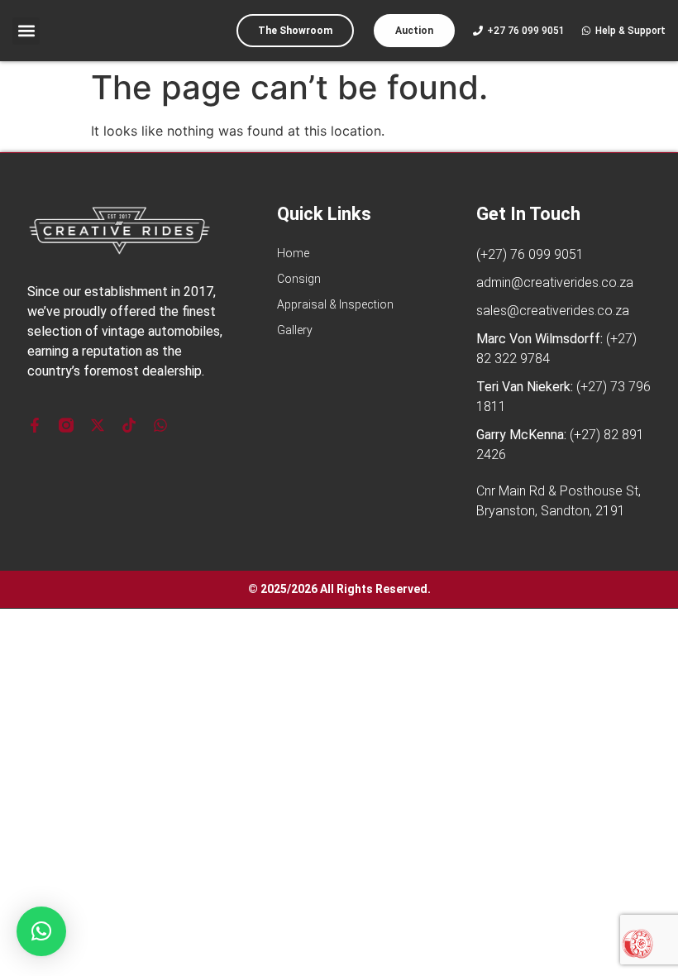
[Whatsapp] (160, 425)
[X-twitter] (97, 425)
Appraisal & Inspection (335, 304)
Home (293, 253)
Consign (299, 278)
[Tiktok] (129, 425)
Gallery (295, 330)
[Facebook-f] (34, 425)
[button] (26, 31)
